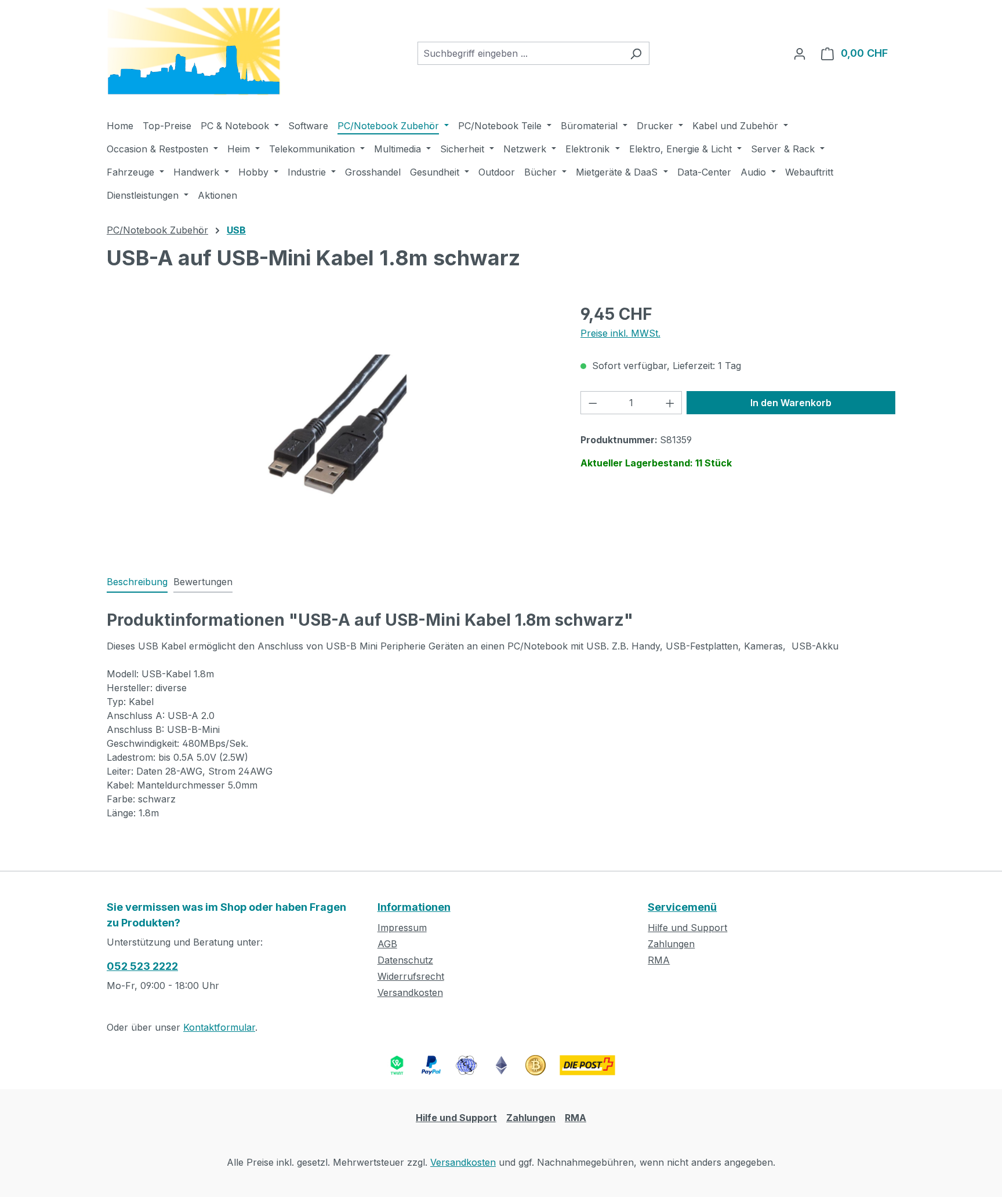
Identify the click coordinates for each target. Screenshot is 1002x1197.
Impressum (402, 927)
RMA (659, 960)
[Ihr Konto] (800, 53)
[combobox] (520, 53)
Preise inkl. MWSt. (620, 333)
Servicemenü (682, 907)
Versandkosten (410, 992)
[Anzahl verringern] (592, 402)
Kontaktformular (219, 1027)
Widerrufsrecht (410, 976)
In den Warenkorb (791, 402)
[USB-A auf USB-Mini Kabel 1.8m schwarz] (331, 426)
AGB (387, 944)
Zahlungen (671, 944)
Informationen (414, 907)
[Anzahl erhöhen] (670, 402)
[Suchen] (635, 53)
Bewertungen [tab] (203, 581)
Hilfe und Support (687, 927)
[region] (332, 426)
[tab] (137, 582)
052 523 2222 (142, 966)
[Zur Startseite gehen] (194, 51)
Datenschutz (405, 960)
